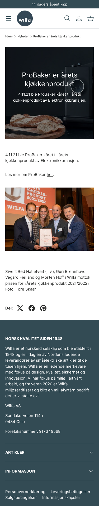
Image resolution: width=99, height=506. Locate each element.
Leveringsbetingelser (71, 491)
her (50, 174)
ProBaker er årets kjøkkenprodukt (57, 36)
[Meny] (8, 18)
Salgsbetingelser (21, 497)
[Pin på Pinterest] (43, 308)
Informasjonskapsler (61, 497)
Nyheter (23, 36)
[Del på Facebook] (31, 308)
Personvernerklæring (25, 491)
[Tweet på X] (20, 308)
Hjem (9, 36)
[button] (90, 18)
